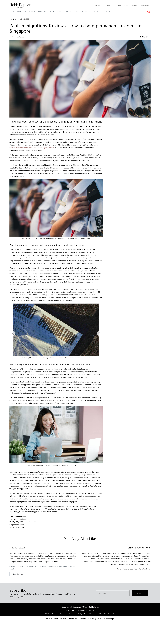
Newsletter (145, 5)
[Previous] (13, 333)
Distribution (84, 619)
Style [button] (60, 12)
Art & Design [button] (72, 12)
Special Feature (18, 37)
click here (146, 569)
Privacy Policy (96, 619)
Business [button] (86, 12)
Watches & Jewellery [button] (35, 12)
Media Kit (73, 619)
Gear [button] (51, 12)
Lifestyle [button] (16, 12)
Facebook (81, 610)
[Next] (99, 333)
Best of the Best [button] (102, 12)
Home (12, 19)
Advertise (63, 619)
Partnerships (109, 619)
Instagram (70, 610)
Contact (54, 619)
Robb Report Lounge (101, 5)
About (47, 619)
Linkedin (90, 610)
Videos (134, 5)
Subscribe (140, 593)
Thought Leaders (121, 5)
